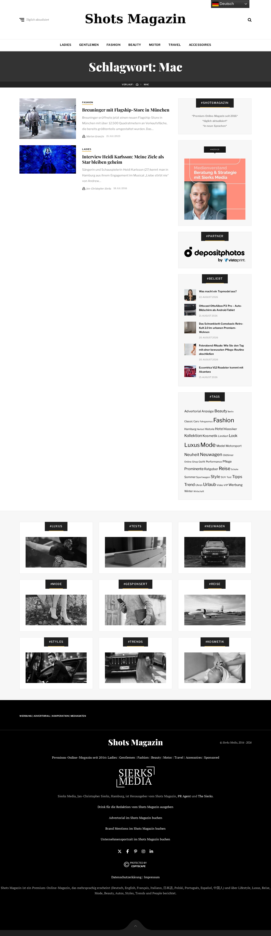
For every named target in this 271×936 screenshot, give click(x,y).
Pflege (227, 461)
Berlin (231, 411)
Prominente (194, 469)
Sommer (190, 477)
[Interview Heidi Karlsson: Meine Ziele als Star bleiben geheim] (47, 159)
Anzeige (208, 411)
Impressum (152, 877)
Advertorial (192, 411)
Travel (174, 45)
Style (215, 476)
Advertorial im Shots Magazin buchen (135, 818)
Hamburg (190, 429)
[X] (120, 851)
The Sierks (205, 796)
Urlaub (209, 484)
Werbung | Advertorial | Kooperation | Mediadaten (52, 716)
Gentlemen (89, 45)
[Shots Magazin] (135, 19)
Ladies (65, 45)
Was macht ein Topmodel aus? (218, 291)
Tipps (237, 476)
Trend (189, 484)
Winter (188, 491)
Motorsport (234, 446)
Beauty (134, 45)
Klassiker (230, 429)
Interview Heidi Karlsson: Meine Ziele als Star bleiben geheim (123, 159)
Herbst (200, 429)
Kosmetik (210, 436)
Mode (208, 444)
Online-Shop (191, 461)
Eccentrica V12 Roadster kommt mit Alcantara (221, 369)
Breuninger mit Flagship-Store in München (125, 110)
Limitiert (223, 436)
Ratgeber (211, 469)
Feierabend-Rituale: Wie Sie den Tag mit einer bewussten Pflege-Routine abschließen (221, 349)
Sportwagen (203, 477)
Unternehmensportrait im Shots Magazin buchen (135, 839)
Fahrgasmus (206, 421)
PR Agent (184, 796)
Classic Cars (191, 421)
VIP (226, 485)
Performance (214, 461)
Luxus (192, 445)
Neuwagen (211, 454)
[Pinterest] (135, 851)
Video (220, 485)
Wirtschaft (198, 491)
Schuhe (234, 469)
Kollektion (193, 435)
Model (220, 446)
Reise (224, 468)
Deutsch (226, 4)
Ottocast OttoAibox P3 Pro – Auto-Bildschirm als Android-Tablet (220, 308)
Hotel (219, 429)
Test (229, 477)
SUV (223, 477)
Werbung (236, 485)
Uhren (198, 485)
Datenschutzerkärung (126, 877)
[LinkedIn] (151, 851)
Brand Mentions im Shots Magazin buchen (135, 828)
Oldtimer (228, 455)
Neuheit (191, 454)
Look (233, 435)
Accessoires (200, 45)
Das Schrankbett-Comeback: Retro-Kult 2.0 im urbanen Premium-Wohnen (221, 328)
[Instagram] (143, 851)
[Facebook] (128, 851)
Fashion (113, 45)
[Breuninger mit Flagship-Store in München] (47, 118)
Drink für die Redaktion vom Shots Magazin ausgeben (135, 807)
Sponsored (211, 757)
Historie (209, 429)
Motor (154, 45)
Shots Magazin (135, 742)
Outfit (202, 461)
